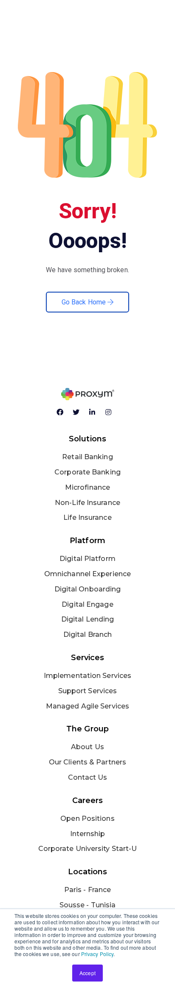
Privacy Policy (97, 953)
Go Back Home (84, 302)
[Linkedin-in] (95, 415)
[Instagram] (112, 415)
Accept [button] (87, 972)
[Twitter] (79, 415)
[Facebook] (63, 415)
